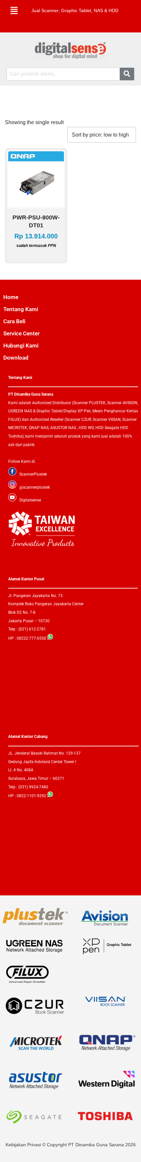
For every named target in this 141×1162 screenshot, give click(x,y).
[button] (14, 10)
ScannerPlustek (33, 474)
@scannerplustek (34, 487)
